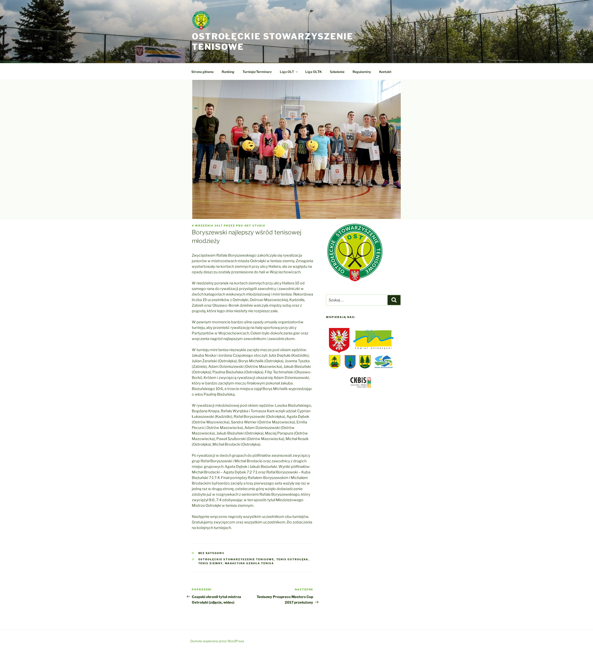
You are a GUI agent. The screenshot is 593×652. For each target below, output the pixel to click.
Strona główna (202, 72)
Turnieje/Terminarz (257, 72)
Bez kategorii (211, 553)
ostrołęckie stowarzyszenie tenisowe (236, 559)
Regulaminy (362, 72)
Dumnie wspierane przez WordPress (217, 641)
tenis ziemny (210, 563)
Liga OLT (287, 72)
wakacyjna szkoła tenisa (249, 563)
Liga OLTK (313, 72)
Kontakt (385, 72)
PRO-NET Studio (250, 225)
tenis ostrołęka (292, 559)
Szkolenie (337, 72)
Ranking (228, 72)
